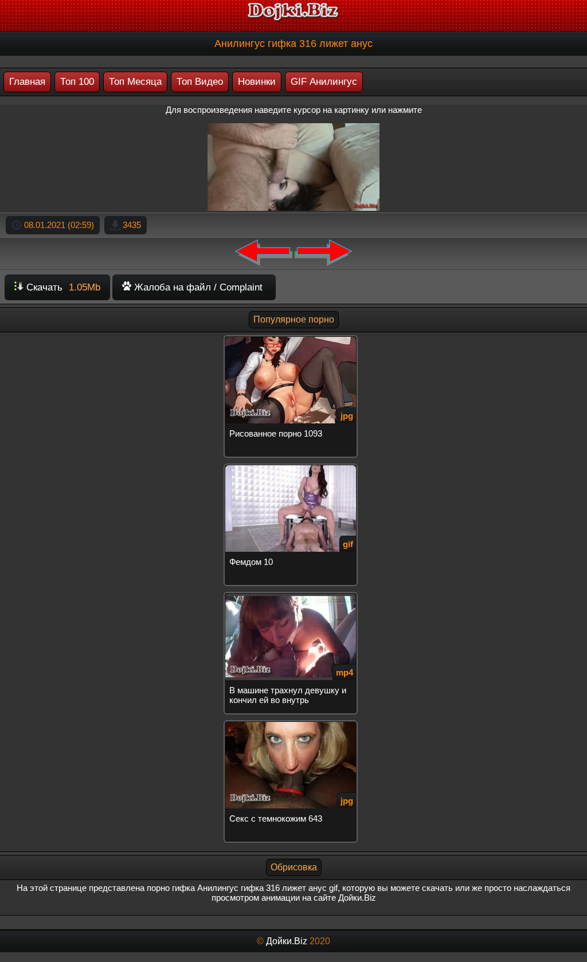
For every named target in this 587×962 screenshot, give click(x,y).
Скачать (62, 287)
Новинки (257, 81)
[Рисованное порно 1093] (293, 340)
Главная (27, 81)
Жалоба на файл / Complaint (197, 287)
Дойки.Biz (286, 941)
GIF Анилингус (324, 81)
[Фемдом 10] (293, 468)
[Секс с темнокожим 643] (293, 725)
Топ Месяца (135, 81)
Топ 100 (77, 81)
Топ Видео (200, 81)
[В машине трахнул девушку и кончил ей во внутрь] (293, 597)
